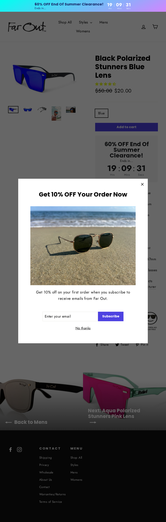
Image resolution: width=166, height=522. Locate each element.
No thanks (83, 328)
